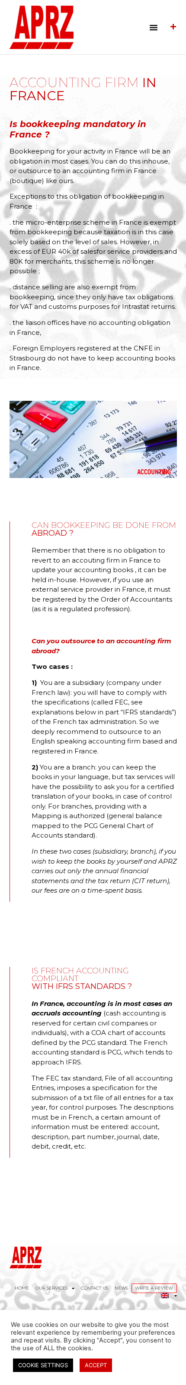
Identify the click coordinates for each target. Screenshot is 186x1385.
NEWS (121, 1288)
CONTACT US (94, 1288)
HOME (22, 1288)
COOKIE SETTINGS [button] (43, 1365)
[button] (153, 27)
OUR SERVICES (51, 1288)
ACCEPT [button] (96, 1365)
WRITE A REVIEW (154, 1288)
